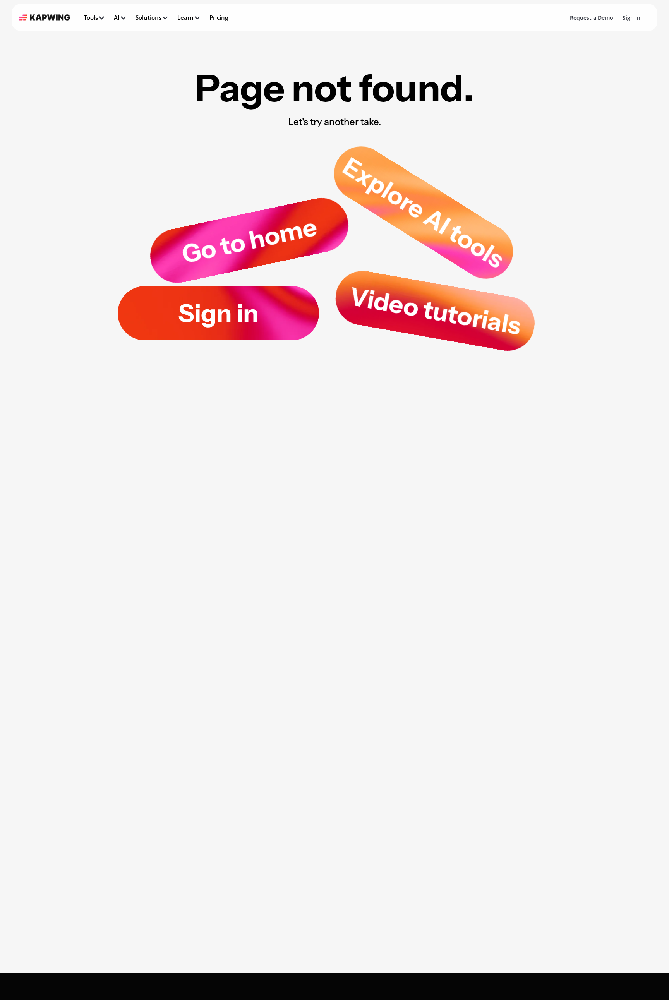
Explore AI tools (423, 212)
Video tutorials (435, 311)
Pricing (218, 17)
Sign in (218, 313)
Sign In (631, 17)
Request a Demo (591, 17)
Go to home (249, 240)
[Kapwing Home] (44, 17)
